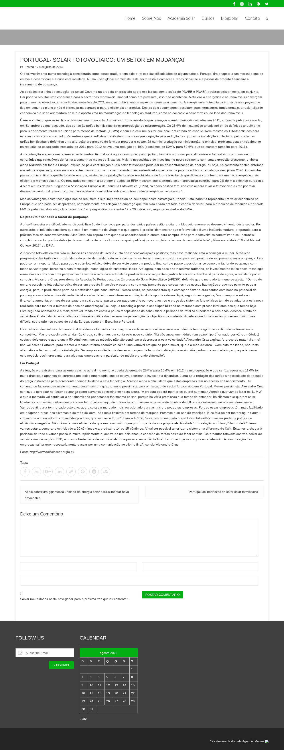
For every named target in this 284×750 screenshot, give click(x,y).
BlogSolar (229, 18)
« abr (83, 719)
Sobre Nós (151, 18)
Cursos (208, 18)
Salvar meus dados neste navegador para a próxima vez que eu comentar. (74, 599)
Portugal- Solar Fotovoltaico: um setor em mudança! (102, 60)
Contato (252, 18)
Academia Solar (181, 18)
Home (129, 18)
